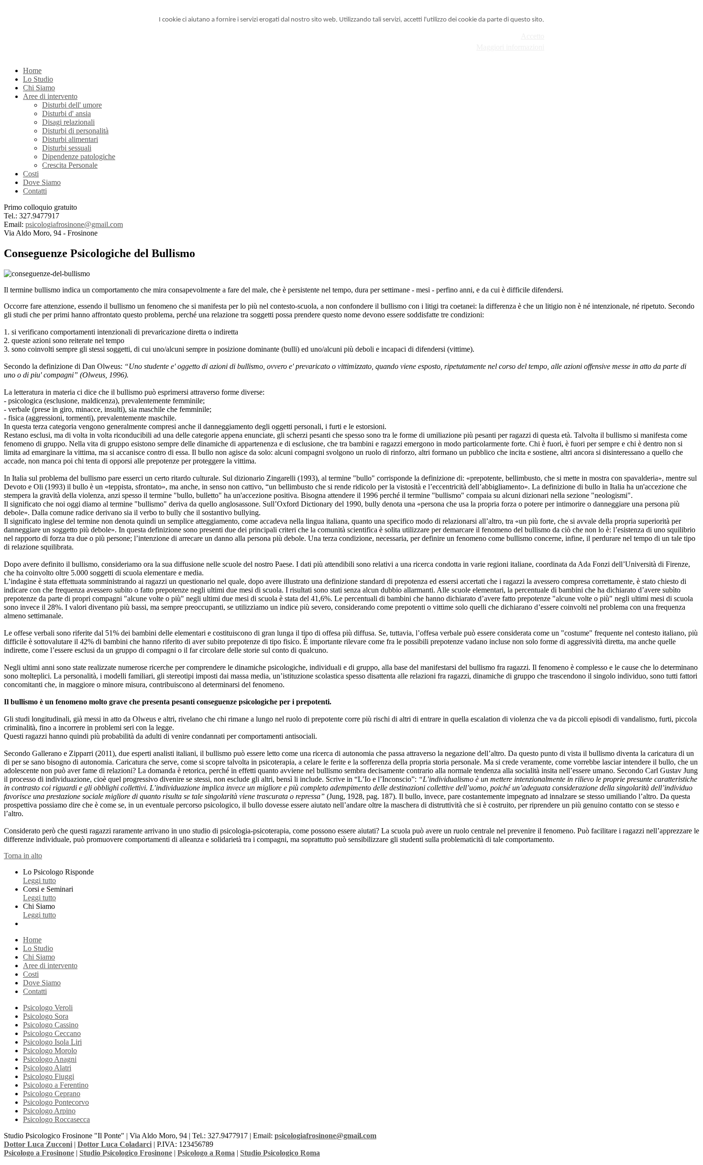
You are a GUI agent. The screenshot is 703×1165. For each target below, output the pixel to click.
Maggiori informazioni (510, 47)
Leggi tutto (39, 880)
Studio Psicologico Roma (280, 1153)
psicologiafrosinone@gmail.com (74, 224)
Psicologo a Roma (206, 1153)
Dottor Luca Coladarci (114, 1144)
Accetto (532, 36)
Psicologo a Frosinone (39, 1153)
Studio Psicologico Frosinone (125, 1153)
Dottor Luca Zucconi (38, 1144)
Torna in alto (23, 856)
